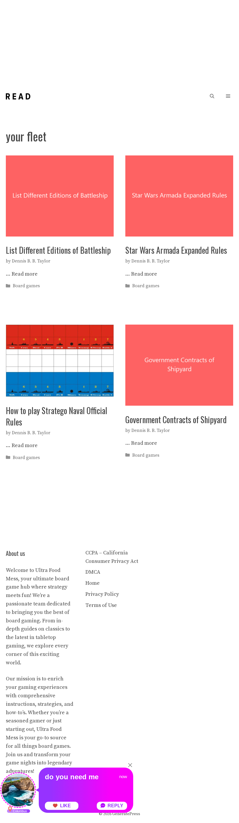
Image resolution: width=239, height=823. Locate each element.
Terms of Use (101, 605)
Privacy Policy (102, 594)
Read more (25, 274)
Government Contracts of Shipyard (176, 419)
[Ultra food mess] (18, 96)
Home (92, 583)
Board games (26, 286)
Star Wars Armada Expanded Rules (176, 250)
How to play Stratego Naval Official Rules (56, 416)
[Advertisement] (119, 44)
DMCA (92, 572)
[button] (212, 96)
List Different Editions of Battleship (58, 250)
